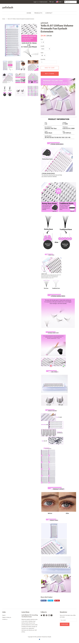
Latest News (25, 612)
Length (42, 46)
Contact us (4, 619)
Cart (52, 2)
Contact (48, 13)
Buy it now (49, 74)
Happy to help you (6, 617)
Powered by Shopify (46, 636)
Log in (35, 2)
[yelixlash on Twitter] (41, 615)
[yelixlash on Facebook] (44, 615)
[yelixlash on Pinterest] (46, 615)
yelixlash (7, 7)
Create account (43, 2)
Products (38, 13)
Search (3, 615)
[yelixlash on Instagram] (49, 615)
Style (42, 52)
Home (29, 13)
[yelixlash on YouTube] (51, 615)
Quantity (43, 59)
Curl (42, 39)
